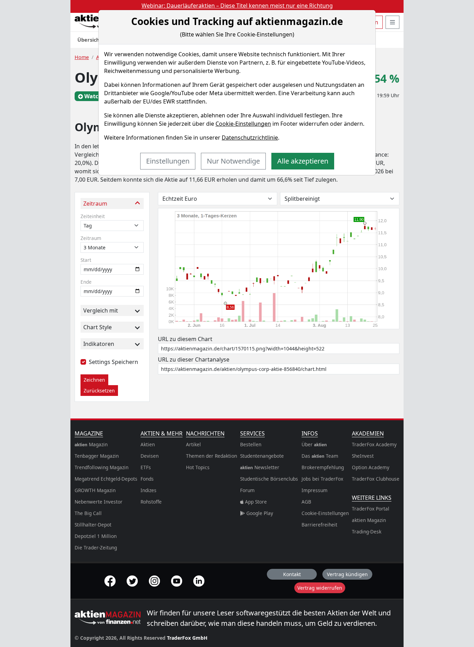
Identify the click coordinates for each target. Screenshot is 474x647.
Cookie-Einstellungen (243, 123)
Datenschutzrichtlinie (250, 137)
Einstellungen (167, 161)
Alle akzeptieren (302, 161)
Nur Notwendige (233, 161)
